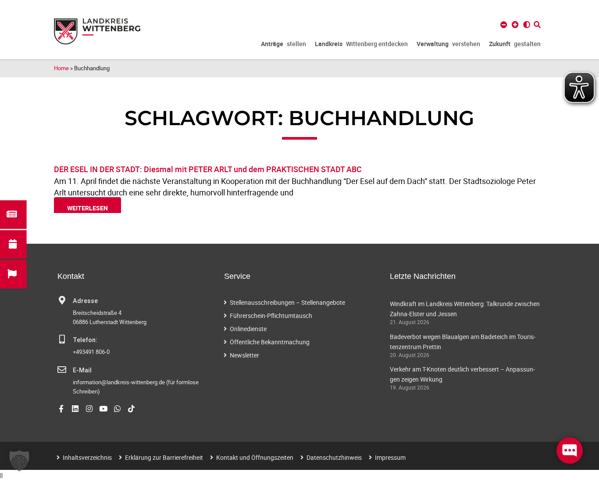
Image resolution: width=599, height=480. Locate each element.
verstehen (448, 44)
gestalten (515, 44)
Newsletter (244, 355)
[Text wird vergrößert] (515, 24)
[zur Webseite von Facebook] (61, 408)
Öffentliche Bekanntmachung (270, 342)
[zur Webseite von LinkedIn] (75, 408)
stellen (283, 44)
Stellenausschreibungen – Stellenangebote (287, 302)
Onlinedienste (248, 329)
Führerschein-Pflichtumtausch (271, 315)
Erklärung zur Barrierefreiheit (164, 457)
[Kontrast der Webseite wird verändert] (526, 24)
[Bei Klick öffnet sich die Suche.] (537, 24)
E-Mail (82, 370)
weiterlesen (87, 208)
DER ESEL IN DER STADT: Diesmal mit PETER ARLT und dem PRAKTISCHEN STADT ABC (208, 169)
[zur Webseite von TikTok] (131, 408)
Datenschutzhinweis (334, 457)
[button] (19, 460)
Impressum (390, 457)
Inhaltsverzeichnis (87, 457)
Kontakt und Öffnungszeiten (254, 457)
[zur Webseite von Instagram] (89, 408)
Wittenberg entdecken (361, 44)
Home (61, 68)
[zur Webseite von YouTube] (103, 408)
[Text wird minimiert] (503, 24)
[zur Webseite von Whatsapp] (117, 408)
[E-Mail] (61, 369)
